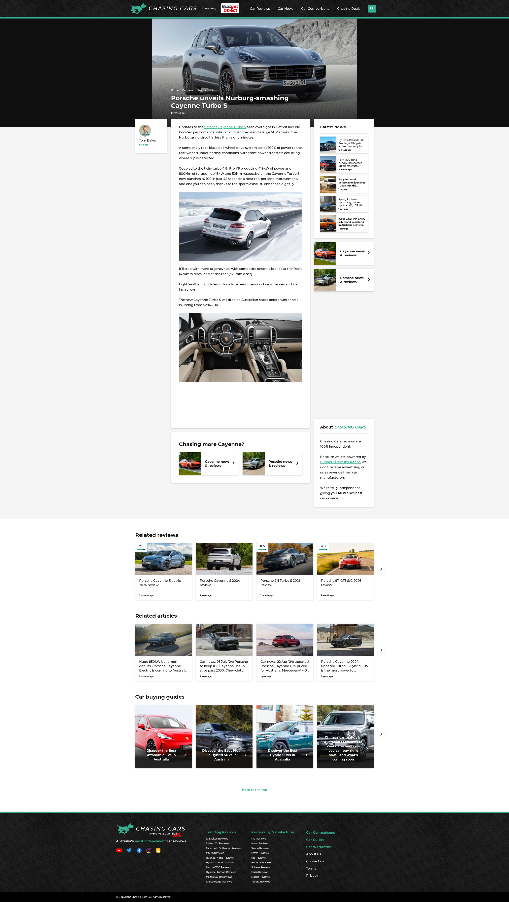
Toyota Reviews (260, 881)
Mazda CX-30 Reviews (219, 876)
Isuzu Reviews (259, 872)
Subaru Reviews (260, 867)
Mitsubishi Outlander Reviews (223, 848)
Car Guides (315, 840)
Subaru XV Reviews (217, 843)
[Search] (372, 9)
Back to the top (254, 790)
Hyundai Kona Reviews (220, 857)
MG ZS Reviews (215, 852)
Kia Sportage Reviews (219, 881)
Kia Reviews (258, 857)
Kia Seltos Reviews (217, 838)
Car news (187, 90)
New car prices (206, 90)
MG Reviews (258, 838)
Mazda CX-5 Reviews (218, 867)
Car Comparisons (315, 9)
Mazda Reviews (260, 876)
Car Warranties (319, 847)
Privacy (312, 876)
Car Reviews (260, 9)
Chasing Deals (348, 9)
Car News (285, 9)
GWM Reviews (260, 852)
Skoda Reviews (260, 848)
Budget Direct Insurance (340, 462)
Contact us (315, 861)
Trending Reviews (221, 832)
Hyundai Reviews (261, 862)
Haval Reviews (260, 843)
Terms (311, 868)
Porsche (211, 127)
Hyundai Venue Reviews (220, 862)
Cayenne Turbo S (232, 127)
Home (175, 90)
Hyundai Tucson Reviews (221, 872)
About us (313, 854)
